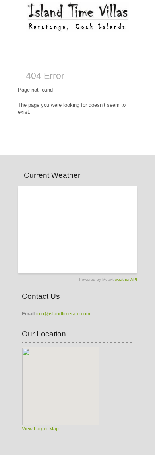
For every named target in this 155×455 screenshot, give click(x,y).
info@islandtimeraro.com (63, 314)
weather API (126, 279)
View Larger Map (40, 429)
